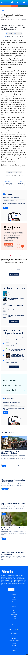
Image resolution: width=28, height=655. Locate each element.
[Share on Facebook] (12, 36)
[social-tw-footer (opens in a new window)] (15, 629)
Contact (14, 645)
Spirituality (14, 601)
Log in (18, 269)
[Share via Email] (20, 36)
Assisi (4, 514)
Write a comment (14, 274)
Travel (2, 10)
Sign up (5, 207)
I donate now (8, 244)
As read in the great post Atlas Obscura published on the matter (14, 75)
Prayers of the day (10, 390)
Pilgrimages (5, 437)
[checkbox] (3, 203)
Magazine (14, 612)
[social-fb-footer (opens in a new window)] (12, 629)
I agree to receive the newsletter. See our (14, 204)
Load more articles (14, 321)
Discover (14, 603)
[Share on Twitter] (17, 36)
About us (14, 638)
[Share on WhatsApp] (22, 36)
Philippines (5, 489)
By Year (14, 624)
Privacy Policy (14, 648)
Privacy (14, 650)
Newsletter (14, 609)
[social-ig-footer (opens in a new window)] (17, 629)
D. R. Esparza (16, 19)
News (14, 597)
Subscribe (5, 6)
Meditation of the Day (12, 385)
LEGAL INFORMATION (14, 640)
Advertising (14, 618)
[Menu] (5, 2)
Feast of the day (9, 380)
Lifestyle (14, 599)
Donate (13, 6)
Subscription (14, 614)
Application (14, 610)
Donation (14, 616)
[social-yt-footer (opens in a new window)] (10, 629)
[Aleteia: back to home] (14, 2)
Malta (4, 466)
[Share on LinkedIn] (15, 36)
